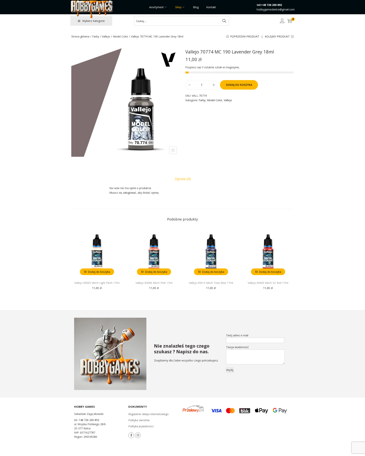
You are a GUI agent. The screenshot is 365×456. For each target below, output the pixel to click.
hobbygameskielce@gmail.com (276, 9)
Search (224, 21)
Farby (95, 36)
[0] (289, 21)
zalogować (129, 192)
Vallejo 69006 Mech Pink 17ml (154, 283)
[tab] (182, 179)
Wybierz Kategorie (93, 21)
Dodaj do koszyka (239, 85)
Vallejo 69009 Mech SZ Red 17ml (268, 283)
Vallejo (106, 36)
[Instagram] (138, 435)
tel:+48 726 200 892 (269, 5)
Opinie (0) (182, 179)
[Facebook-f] (131, 435)
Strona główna (80, 36)
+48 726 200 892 (89, 420)
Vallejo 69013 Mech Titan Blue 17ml (211, 283)
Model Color (120, 36)
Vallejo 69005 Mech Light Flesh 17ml (96, 283)
